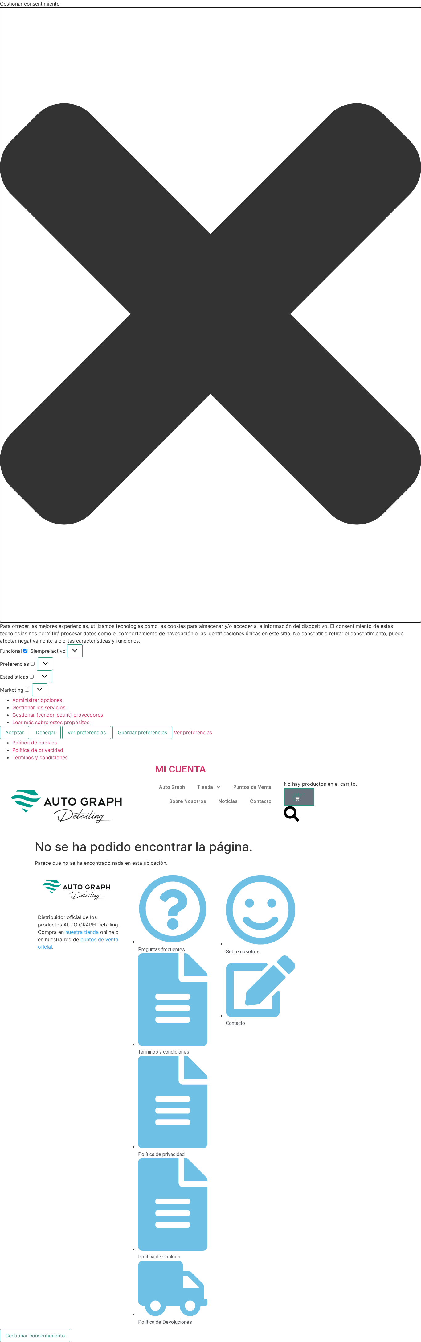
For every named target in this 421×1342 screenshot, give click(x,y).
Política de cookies (34, 742)
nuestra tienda (82, 932)
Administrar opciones (37, 700)
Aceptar (14, 732)
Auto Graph (172, 787)
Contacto (261, 801)
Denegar (45, 732)
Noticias (228, 801)
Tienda (205, 787)
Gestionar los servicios (38, 707)
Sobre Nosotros (187, 801)
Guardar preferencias (142, 732)
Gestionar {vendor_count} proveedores (57, 715)
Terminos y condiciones (39, 757)
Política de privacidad (37, 750)
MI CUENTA (180, 769)
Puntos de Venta (252, 787)
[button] (210, 314)
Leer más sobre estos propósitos (50, 722)
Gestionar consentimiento (35, 1335)
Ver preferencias (86, 732)
